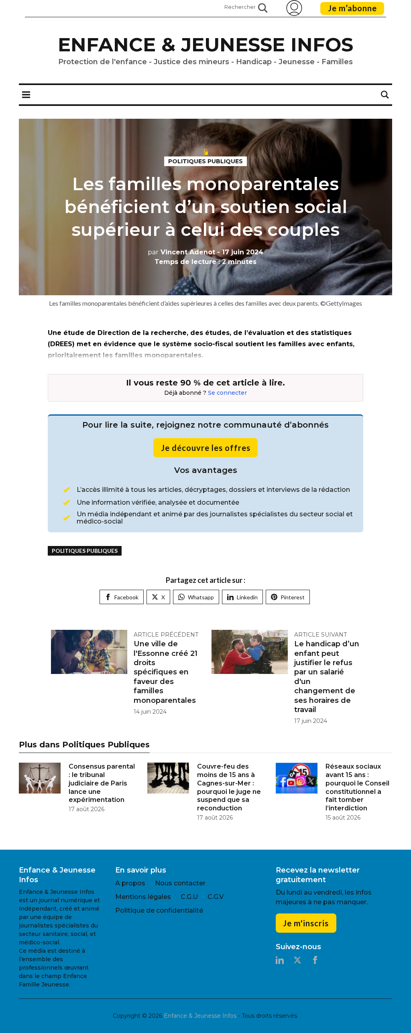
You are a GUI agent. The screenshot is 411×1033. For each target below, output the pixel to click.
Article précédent (166, 634)
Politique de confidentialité (159, 910)
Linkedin (247, 597)
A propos (130, 883)
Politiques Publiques (205, 161)
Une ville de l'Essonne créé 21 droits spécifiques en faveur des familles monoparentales (165, 671)
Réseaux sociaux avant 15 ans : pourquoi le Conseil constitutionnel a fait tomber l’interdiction (357, 787)
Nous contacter (180, 883)
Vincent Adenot (181, 252)
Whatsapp (201, 597)
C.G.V (216, 897)
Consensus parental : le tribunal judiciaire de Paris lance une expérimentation (102, 783)
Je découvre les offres (205, 448)
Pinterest (293, 597)
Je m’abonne (352, 8)
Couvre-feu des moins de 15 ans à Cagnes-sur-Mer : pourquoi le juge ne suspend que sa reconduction (229, 787)
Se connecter (227, 392)
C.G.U (189, 897)
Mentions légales (143, 897)
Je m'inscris (306, 923)
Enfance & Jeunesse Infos (205, 44)
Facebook (126, 597)
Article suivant (320, 634)
